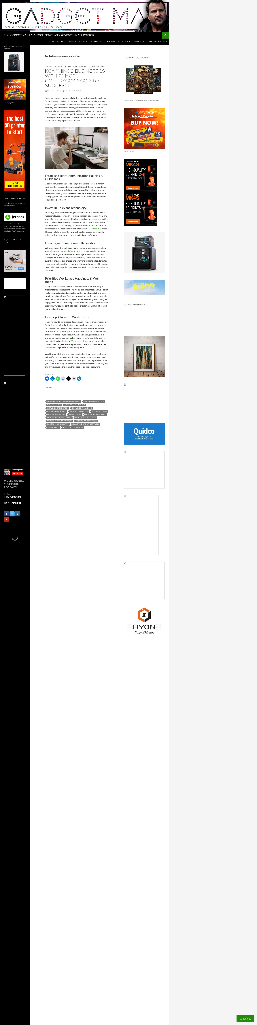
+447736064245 (12, 496)
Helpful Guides (80, 67)
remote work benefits (95, 415)
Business (49, 67)
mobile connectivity (56, 411)
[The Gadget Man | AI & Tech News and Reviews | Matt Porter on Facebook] (6, 513)
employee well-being (82, 408)
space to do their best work (85, 424)
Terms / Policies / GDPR (156, 42)
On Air (71, 42)
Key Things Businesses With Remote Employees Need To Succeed (75, 78)
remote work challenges (59, 418)
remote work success (86, 421)
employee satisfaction (57, 408)
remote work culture (85, 418)
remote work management (59, 421)
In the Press (95, 42)
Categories (138, 42)
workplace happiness (73, 427)
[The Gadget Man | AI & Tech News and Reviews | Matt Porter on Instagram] (17, 513)
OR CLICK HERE (12, 503)
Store (63, 42)
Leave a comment (73, 91)
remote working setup (58, 424)
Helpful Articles (63, 67)
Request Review (124, 42)
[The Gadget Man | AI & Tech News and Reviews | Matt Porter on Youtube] (6, 519)
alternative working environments (63, 402)
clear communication (94, 402)
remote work (75, 415)
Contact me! (110, 42)
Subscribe (245, 1018)
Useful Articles (97, 67)
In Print (82, 42)
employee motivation (75, 405)
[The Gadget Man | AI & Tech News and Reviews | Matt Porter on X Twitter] (12, 513)
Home (54, 42)
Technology (53, 427)
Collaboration (54, 405)
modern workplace (79, 411)
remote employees (56, 415)
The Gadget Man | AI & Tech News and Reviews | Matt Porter (49, 35)
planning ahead (99, 411)
